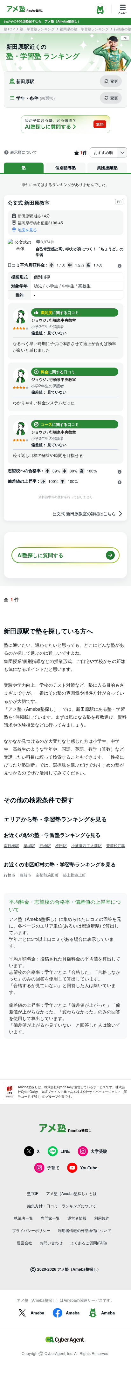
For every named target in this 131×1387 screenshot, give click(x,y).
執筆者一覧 (23, 1218)
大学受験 (99, 1151)
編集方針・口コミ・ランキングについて (61, 1205)
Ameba (37, 1313)
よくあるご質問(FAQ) (88, 1242)
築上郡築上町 (74, 874)
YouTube (88, 1168)
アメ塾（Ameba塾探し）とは (71, 1193)
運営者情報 (76, 1218)
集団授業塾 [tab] (107, 167)
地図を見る (27, 229)
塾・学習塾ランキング (37, 29)
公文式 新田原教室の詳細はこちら (84, 513)
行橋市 (9, 874)
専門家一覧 (50, 1218)
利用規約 (101, 1218)
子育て (53, 1168)
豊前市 (25, 874)
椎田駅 (61, 845)
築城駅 (29, 845)
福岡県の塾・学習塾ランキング (84, 29)
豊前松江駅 (115, 845)
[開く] (119, 265)
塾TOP (9, 29)
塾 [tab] (24, 167)
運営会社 (24, 1242)
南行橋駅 (11, 845)
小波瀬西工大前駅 (86, 845)
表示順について (23, 152)
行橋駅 (45, 845)
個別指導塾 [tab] (65, 167)
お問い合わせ (51, 1242)
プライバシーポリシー (31, 1230)
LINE (65, 1151)
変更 (114, 81)
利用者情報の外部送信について (84, 1230)
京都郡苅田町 (47, 874)
